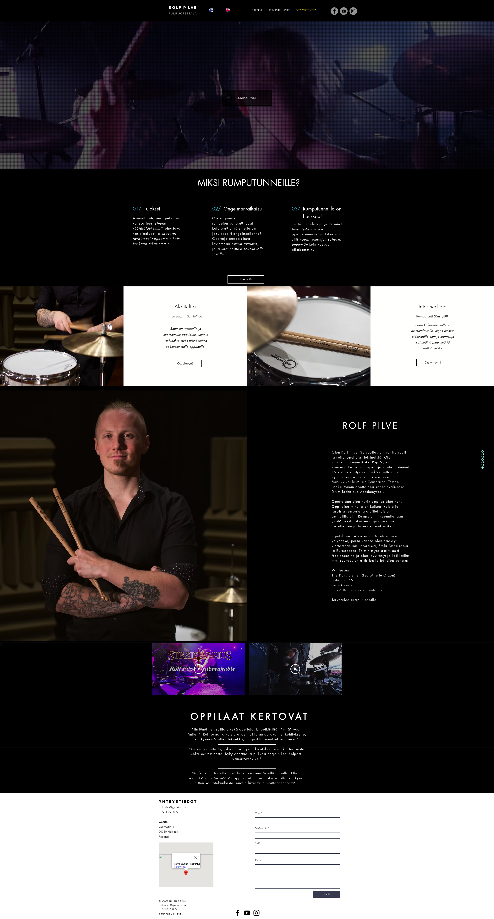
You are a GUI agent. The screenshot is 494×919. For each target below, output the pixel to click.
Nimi (257, 813)
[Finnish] (214, 10)
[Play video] (199, 669)
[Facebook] (334, 11)
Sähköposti (261, 827)
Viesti (258, 860)
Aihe (257, 842)
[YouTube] (344, 11)
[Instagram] (353, 11)
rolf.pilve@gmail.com (172, 807)
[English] (231, 10)
